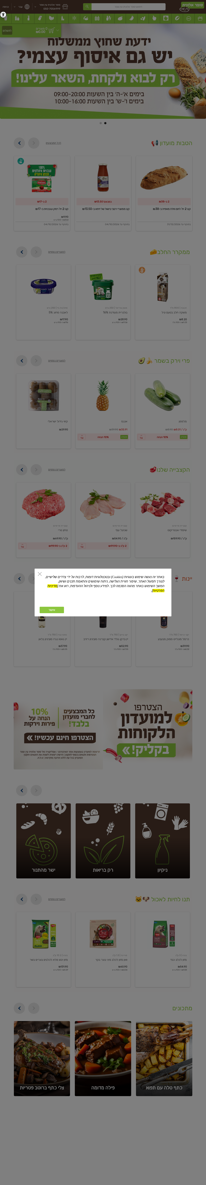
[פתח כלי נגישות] (3, 14)
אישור (51, 610)
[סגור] (40, 574)
